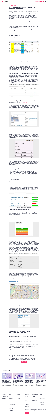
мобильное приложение (31, 184)
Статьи (15, 5)
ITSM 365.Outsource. (23, 102)
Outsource (12, 5)
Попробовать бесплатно (39, 1)
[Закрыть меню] (45, 1)
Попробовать (24, 361)
